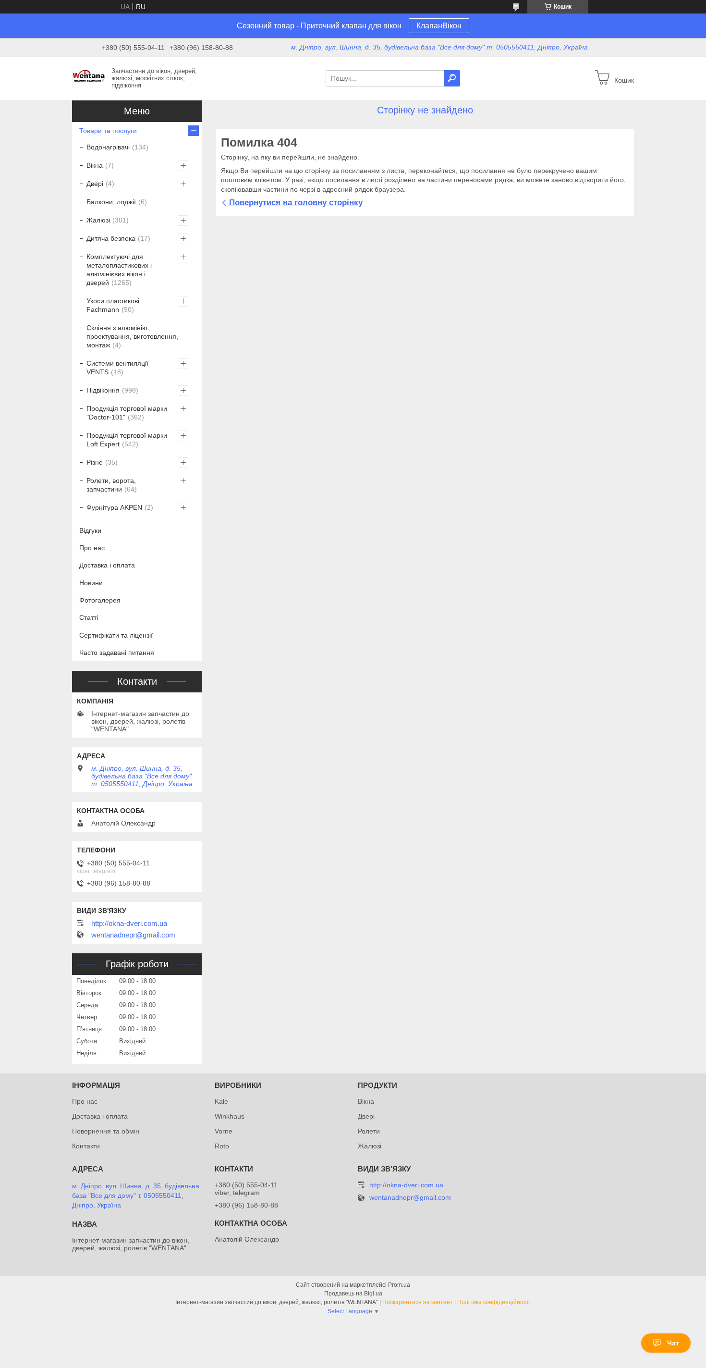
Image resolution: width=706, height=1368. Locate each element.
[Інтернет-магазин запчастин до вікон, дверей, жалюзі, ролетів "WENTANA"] (89, 78)
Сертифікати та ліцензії (116, 635)
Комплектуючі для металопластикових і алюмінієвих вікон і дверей (119, 269)
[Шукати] (452, 78)
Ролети (369, 1131)
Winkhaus (229, 1116)
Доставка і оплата (107, 565)
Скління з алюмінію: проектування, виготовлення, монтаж (132, 336)
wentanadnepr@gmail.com (133, 935)
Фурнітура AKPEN (114, 507)
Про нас (92, 548)
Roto (222, 1146)
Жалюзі (98, 220)
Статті (88, 617)
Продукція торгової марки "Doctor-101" (126, 413)
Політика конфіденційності (494, 1302)
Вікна (94, 165)
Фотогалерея (100, 600)
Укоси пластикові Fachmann (112, 305)
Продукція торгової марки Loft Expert (126, 439)
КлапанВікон (439, 26)
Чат (673, 1343)
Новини (91, 583)
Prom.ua (399, 1285)
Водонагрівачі (108, 147)
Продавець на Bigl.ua (353, 1293)
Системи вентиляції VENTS (117, 367)
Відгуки (90, 530)
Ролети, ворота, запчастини (111, 485)
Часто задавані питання (116, 652)
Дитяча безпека (110, 238)
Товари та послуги (108, 131)
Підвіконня (103, 390)
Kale (221, 1101)
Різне (94, 462)
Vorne (223, 1131)
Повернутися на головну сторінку (296, 202)
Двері (94, 183)
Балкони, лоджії (111, 202)
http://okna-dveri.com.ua (129, 923)
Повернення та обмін (105, 1131)
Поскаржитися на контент (417, 1302)
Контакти (86, 1146)
